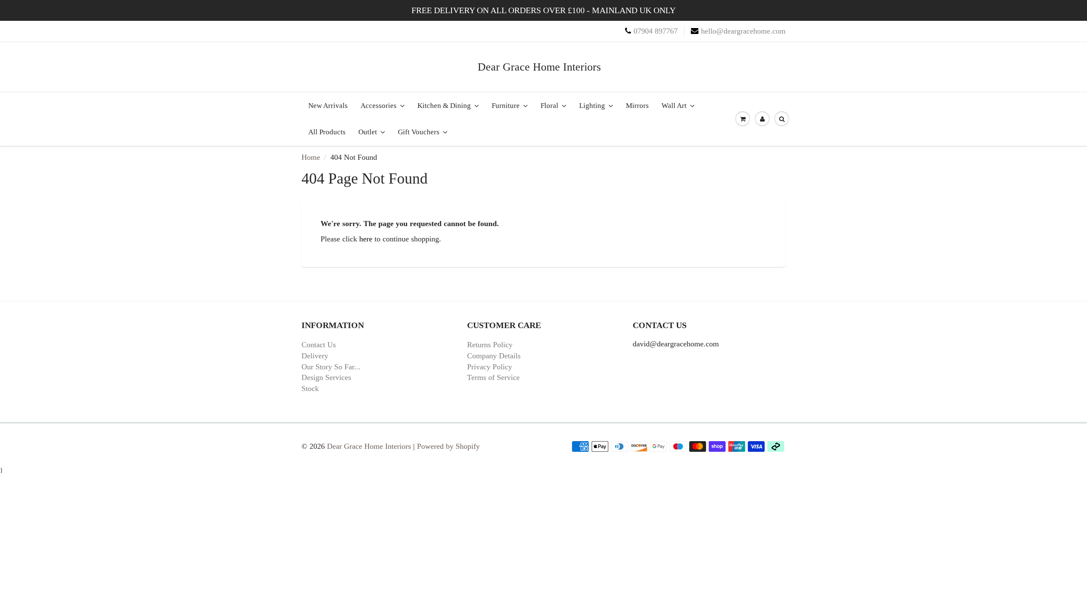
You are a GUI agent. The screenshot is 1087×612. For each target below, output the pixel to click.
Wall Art (674, 106)
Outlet (367, 132)
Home (310, 157)
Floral (549, 106)
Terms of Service (493, 377)
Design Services (326, 377)
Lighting (592, 106)
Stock (310, 388)
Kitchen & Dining (444, 106)
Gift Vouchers (418, 132)
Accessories (378, 106)
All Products (327, 132)
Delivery (314, 355)
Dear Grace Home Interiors (539, 67)
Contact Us (318, 344)
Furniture (506, 106)
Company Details (494, 355)
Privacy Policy (489, 367)
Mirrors (637, 106)
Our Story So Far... (330, 367)
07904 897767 (656, 31)
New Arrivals (328, 106)
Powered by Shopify (448, 446)
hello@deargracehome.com (743, 31)
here (365, 239)
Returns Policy (490, 344)
